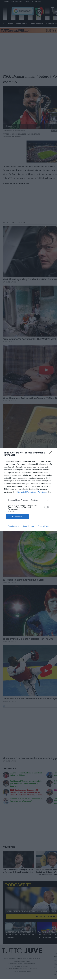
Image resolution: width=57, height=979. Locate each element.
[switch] (46, 507)
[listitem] (28, 500)
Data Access (28, 526)
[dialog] (28, 489)
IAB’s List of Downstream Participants (31, 492)
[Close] (51, 453)
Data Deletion (13, 526)
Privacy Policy (43, 526)
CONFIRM (17, 517)
